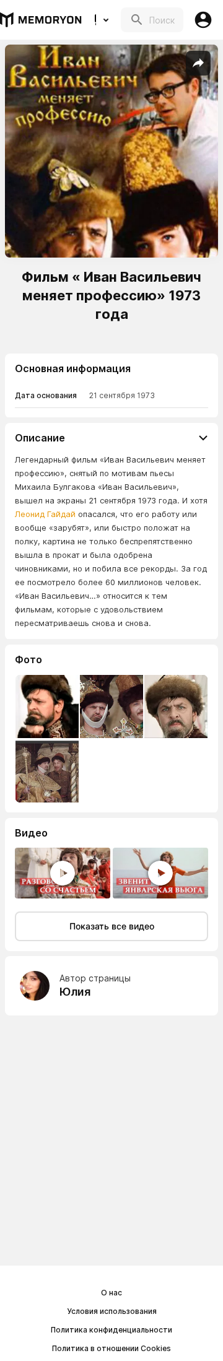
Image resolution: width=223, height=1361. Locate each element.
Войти (203, 20)
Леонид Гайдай (45, 514)
